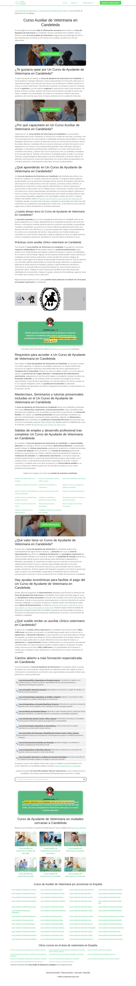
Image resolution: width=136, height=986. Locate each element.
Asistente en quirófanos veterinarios (74, 478)
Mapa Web (86, 972)
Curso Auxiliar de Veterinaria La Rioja (81, 916)
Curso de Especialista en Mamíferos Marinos (35, 750)
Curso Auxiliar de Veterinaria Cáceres (81, 897)
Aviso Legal (78, 972)
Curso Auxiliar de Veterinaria (26, 11)
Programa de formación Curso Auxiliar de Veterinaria (59, 199)
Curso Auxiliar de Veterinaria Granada (110, 907)
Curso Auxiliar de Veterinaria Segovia (52, 931)
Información (88, 3)
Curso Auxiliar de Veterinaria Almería (23, 893)
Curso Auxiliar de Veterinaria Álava (52, 889)
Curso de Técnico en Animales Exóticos (61, 961)
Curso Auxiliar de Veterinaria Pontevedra (82, 928)
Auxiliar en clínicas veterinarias (48, 491)
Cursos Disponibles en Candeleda (67, 766)
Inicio (65, 3)
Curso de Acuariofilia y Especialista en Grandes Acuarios (39, 680)
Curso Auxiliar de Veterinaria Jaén (51, 916)
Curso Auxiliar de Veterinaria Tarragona (24, 935)
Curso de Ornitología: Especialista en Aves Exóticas (26, 961)
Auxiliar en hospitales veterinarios (73, 491)
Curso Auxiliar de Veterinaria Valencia (110, 935)
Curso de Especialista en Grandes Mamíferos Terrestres (66, 954)
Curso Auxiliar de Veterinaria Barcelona (24, 897)
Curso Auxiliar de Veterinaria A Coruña (24, 889)
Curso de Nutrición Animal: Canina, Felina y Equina (37, 719)
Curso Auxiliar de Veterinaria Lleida (52, 920)
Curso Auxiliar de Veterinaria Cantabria (24, 901)
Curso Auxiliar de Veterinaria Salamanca (111, 928)
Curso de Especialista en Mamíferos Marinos (101, 954)
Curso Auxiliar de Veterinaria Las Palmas (111, 916)
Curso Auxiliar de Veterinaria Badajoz (110, 893)
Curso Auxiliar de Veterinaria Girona (80, 907)
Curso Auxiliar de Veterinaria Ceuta (80, 901)
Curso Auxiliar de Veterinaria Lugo (80, 920)
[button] (84, 299)
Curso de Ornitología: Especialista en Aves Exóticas (37, 726)
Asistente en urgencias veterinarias (26, 485)
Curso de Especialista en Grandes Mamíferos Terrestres (39, 704)
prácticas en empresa (59, 349)
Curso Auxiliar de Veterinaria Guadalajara (21, 911)
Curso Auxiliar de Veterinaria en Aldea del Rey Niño (25, 850)
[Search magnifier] (84, 779)
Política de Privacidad (53, 972)
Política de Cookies (67, 972)
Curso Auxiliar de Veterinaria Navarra (110, 924)
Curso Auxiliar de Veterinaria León (22, 920)
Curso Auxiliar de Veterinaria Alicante (110, 889)
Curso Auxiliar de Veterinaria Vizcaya (52, 939)
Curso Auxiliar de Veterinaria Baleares (24, 916)
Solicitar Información (110, 3)
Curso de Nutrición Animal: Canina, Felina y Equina (103, 959)
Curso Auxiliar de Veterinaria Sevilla (80, 931)
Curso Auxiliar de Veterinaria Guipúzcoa (53, 910)
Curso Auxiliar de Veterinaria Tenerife (23, 931)
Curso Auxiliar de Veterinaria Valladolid (24, 939)
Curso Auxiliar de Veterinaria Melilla (52, 924)
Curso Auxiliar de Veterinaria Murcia (80, 924)
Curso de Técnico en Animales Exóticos (33, 711)
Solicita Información (50, 54)
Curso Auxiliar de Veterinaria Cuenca (52, 907)
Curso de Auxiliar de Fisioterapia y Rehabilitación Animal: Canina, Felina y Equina (67, 950)
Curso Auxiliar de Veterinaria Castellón (53, 901)
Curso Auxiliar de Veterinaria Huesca (110, 910)
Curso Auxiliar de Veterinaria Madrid (110, 920)
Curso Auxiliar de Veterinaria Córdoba (24, 907)
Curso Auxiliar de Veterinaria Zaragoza (110, 939)
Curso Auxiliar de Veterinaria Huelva (81, 910)
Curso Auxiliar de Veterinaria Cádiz (109, 897)
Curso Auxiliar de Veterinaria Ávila (80, 893)
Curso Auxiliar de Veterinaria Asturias (52, 893)
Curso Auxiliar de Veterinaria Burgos (52, 897)
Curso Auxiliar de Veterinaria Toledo (80, 935)
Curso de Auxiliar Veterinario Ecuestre (32, 690)
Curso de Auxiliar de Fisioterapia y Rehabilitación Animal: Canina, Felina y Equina (49, 733)
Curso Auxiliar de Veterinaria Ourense (24, 928)
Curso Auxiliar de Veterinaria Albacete (81, 889)
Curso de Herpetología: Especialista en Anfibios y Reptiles (28, 959)
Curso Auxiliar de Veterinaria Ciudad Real (109, 902)
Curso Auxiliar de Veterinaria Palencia (52, 928)
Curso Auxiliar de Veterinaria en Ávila (53, 11)
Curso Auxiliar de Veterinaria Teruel (52, 935)
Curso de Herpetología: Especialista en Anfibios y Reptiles (40, 697)
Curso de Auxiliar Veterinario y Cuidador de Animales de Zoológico (43, 757)
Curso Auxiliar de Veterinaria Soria (109, 931)
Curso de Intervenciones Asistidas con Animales (36, 742)
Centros (74, 3)
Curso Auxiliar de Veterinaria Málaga (23, 924)
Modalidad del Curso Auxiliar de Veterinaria (48, 425)
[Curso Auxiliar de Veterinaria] (20, 3)
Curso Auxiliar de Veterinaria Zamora (81, 939)
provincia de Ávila (79, 828)
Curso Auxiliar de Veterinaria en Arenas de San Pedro (50, 850)
